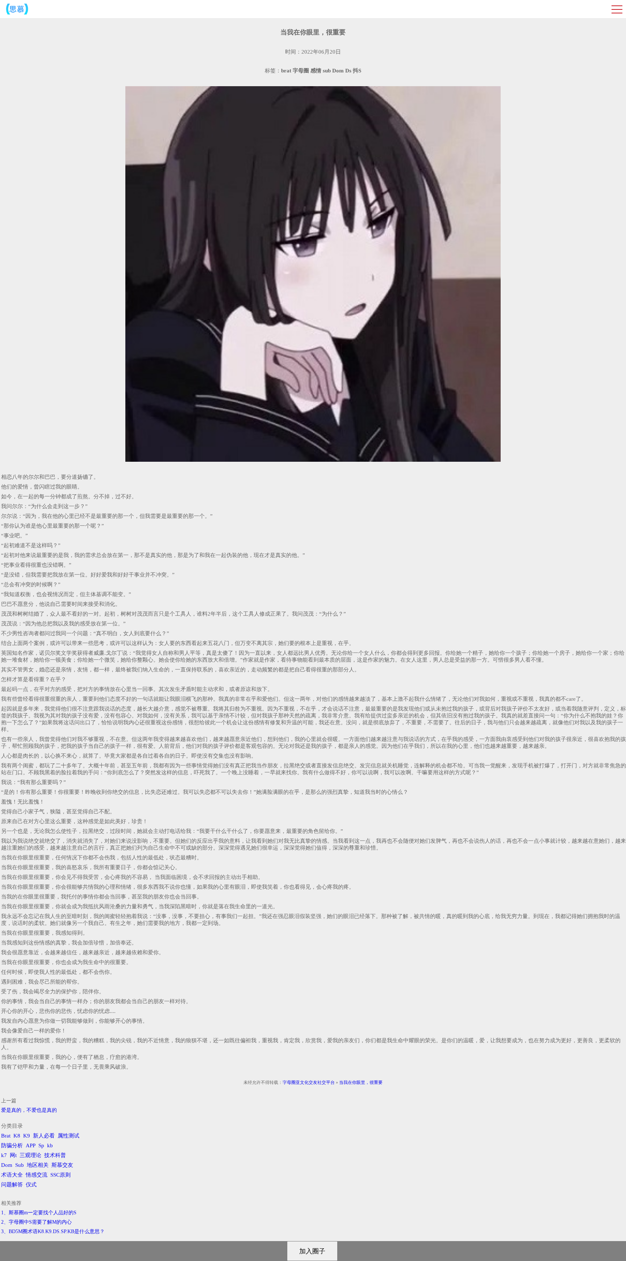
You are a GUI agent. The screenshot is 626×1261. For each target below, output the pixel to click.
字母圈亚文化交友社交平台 (309, 1082)
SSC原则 (60, 1175)
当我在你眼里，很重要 (361, 1082)
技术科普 (55, 1155)
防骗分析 (12, 1145)
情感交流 (36, 1175)
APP (31, 1145)
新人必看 (44, 1136)
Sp (41, 1145)
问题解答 (12, 1184)
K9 (26, 1136)
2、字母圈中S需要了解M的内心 (36, 1222)
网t (13, 1155)
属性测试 (68, 1136)
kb (50, 1145)
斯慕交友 (62, 1165)
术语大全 (12, 1175)
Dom (6, 1165)
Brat (6, 1136)
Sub (19, 1165)
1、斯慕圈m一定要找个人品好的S (38, 1212)
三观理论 (30, 1155)
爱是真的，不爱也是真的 (29, 1110)
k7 (4, 1155)
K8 (16, 1136)
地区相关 (38, 1165)
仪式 (31, 1184)
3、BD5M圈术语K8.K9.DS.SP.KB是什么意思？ (53, 1231)
